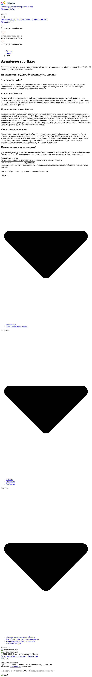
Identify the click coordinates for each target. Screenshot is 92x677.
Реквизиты (10, 484)
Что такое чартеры (13, 643)
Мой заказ (5, 9)
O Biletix (9, 480)
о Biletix (29, 7)
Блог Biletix (10, 482)
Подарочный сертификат (15, 7)
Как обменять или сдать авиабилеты (20, 641)
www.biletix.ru (15, 667)
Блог (3, 7)
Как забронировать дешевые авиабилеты (22, 639)
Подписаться (29, 163)
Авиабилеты (11, 324)
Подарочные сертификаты (16, 326)
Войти (12, 9)
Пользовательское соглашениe (13, 656)
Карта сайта (33, 656)
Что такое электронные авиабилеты (20, 637)
